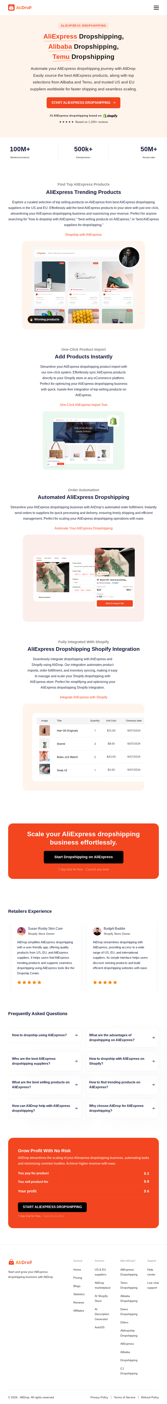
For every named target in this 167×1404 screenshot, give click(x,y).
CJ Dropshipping (128, 1371)
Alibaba (125, 1352)
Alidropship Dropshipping (128, 1333)
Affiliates (78, 1310)
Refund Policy (150, 1397)
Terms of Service (124, 1397)
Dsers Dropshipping (128, 1312)
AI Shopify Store (101, 1298)
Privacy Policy (99, 1397)
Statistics (79, 1294)
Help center (151, 1272)
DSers (124, 1322)
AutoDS (99, 1327)
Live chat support (153, 1285)
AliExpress (127, 1343)
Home (77, 1269)
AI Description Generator (102, 1314)
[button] (156, 8)
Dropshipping (128, 1360)
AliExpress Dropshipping (128, 1272)
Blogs (76, 1286)
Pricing (77, 1277)
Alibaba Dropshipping (128, 1298)
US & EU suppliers (100, 1272)
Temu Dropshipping (128, 1285)
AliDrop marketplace (103, 1285)
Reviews (78, 1302)
